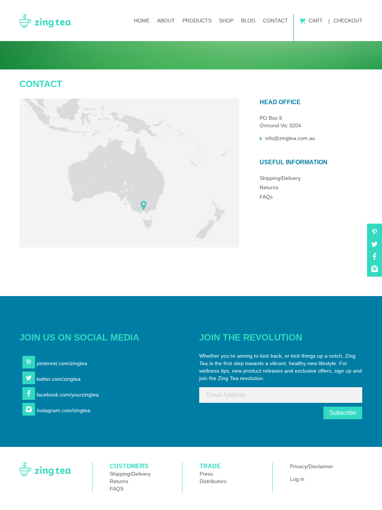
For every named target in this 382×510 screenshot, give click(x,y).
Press (206, 474)
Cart (315, 21)
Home (142, 21)
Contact (275, 21)
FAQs (266, 197)
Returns (269, 187)
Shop (226, 21)
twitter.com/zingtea (58, 379)
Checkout (347, 21)
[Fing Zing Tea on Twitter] (374, 247)
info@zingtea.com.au (290, 138)
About (166, 21)
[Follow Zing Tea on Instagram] (374, 271)
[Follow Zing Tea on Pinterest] (374, 234)
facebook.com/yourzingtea (67, 395)
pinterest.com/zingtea (61, 363)
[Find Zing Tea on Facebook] (374, 259)
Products (197, 21)
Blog (248, 21)
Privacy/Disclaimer (311, 466)
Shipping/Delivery (280, 178)
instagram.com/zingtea (62, 410)
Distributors (213, 481)
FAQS (116, 489)
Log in (297, 479)
